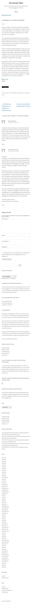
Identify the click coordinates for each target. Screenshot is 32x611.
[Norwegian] (13, 274)
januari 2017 (4, 504)
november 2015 (5, 527)
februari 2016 (5, 524)
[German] (4, 274)
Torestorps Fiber (16, 3)
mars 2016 (4, 522)
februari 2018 (5, 484)
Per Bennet (4, 436)
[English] (2, 274)
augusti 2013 (4, 561)
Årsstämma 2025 (5, 349)
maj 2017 (4, 499)
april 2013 (4, 567)
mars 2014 (4, 549)
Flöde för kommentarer (7, 590)
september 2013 (5, 559)
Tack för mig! (4, 355)
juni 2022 (4, 465)
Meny (16, 11)
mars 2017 (4, 502)
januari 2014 (4, 552)
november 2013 (5, 556)
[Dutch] (8, 274)
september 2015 (5, 531)
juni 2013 (4, 563)
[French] (6, 274)
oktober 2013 (5, 558)
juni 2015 (4, 533)
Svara (3, 144)
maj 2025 (4, 459)
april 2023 (4, 463)
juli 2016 (3, 515)
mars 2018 (4, 482)
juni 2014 (4, 545)
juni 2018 (4, 479)
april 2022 (4, 466)
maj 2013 (4, 565)
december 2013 (5, 554)
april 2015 (4, 536)
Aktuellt (13, 92)
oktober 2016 (5, 509)
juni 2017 (4, 497)
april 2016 (4, 520)
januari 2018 (4, 486)
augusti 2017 (4, 493)
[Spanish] (10, 274)
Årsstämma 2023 (5, 353)
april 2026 (4, 457)
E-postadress (5, 241)
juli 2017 (3, 495)
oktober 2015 (5, 529)
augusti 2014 (4, 543)
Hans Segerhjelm (5, 432)
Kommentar (5, 219)
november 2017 (5, 488)
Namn (4, 235)
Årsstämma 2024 (5, 351)
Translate (13, 278)
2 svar (3, 23)
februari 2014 (5, 550)
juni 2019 (4, 474)
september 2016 (5, 511)
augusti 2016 (4, 513)
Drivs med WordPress (6, 601)
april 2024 (4, 461)
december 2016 (5, 506)
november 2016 (5, 508)
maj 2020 (4, 470)
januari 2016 (4, 525)
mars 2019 (4, 475)
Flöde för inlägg (5, 588)
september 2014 (5, 542)
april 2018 (4, 481)
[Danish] (11, 274)
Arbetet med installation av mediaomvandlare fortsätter (23, 106)
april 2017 (4, 500)
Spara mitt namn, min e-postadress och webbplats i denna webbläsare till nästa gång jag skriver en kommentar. (16, 254)
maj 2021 (4, 468)
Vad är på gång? (5, 577)
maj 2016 (4, 518)
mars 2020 (4, 472)
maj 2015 (4, 534)
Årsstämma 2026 (5, 347)
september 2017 (5, 491)
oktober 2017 (5, 490)
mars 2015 (4, 538)
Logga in (4, 586)
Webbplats (4, 247)
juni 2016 (4, 516)
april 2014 (4, 547)
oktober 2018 (5, 477)
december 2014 (5, 540)
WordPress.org (5, 592)
